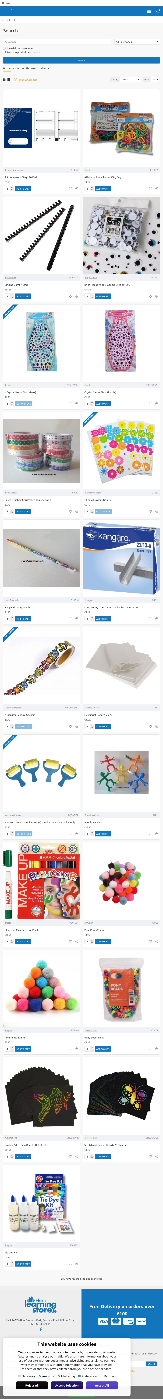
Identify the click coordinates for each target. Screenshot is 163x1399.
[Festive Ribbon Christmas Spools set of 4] (41, 450)
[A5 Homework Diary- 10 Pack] (41, 128)
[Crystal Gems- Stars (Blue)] (41, 343)
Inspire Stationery (14, 169)
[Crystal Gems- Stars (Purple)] (121, 343)
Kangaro (89, 600)
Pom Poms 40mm (15, 1037)
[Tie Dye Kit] (41, 1203)
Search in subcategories (20, 48)
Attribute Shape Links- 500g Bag (102, 177)
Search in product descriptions (23, 52)
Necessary (28, 1376)
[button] (23, 188)
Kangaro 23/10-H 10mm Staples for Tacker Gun (111, 607)
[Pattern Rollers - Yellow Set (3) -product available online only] (41, 773)
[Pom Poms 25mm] (121, 881)
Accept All (102, 1385)
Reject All (32, 1385)
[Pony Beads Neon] (121, 988)
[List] (8, 79)
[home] (3, 20)
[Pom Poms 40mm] (41, 988)
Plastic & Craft (92, 707)
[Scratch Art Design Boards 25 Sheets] (121, 1096)
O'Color (89, 922)
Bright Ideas (91, 277)
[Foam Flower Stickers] (121, 450)
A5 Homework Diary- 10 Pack (21, 177)
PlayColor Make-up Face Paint (21, 929)
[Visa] (103, 1321)
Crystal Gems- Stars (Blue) (20, 392)
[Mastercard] (116, 1321)
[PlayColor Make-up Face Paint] (41, 881)
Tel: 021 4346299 (40, 1323)
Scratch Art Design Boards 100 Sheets (26, 1144)
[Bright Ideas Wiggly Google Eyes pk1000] (121, 235)
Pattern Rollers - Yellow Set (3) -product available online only (40, 822)
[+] (12, 187)
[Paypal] (141, 1321)
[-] (12, 190)
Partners (110, 1376)
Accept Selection (67, 1385)
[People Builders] (121, 773)
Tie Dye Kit (11, 1252)
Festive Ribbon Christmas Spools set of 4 (28, 499)
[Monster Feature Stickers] (41, 665)
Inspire (88, 169)
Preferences (90, 1376)
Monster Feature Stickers (20, 714)
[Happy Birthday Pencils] (41, 558)
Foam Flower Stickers (97, 499)
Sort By (115, 79)
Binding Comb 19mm (16, 284)
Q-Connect (10, 277)
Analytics (48, 1376)
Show (146, 79)
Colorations (91, 1030)
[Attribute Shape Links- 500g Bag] (121, 128)
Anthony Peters (93, 492)
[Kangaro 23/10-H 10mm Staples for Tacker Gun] (121, 558)
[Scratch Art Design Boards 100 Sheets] (41, 1096)
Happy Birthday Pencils (17, 607)
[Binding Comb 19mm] (41, 235)
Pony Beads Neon (94, 1037)
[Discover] (128, 1321)
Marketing (68, 1376)
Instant (8, 922)
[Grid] (4, 79)
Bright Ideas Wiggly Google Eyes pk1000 (107, 284)
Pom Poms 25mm (94, 929)
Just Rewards (12, 600)
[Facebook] (41, 1329)
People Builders (93, 822)
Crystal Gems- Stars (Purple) (100, 392)
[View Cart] (158, 11)
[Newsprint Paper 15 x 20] (121, 665)
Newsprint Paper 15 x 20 (98, 714)
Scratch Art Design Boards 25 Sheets (105, 1144)
